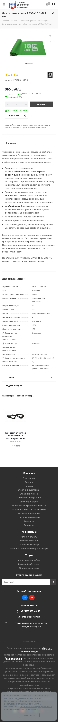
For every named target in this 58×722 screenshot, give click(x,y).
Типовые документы (29, 517)
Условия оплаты (29, 536)
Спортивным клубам (29, 560)
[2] (9, 75)
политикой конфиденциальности (36, 706)
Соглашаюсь (29, 715)
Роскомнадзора (13, 658)
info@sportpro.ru (31, 616)
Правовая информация (29, 497)
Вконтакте (25, 597)
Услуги (29, 555)
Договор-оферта (29, 501)
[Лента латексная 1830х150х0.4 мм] (29, 48)
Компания (29, 473)
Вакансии (29, 525)
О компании (29, 478)
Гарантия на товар (29, 544)
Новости (29, 486)
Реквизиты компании (29, 513)
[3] (12, 75)
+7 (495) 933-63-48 (30, 611)
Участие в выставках (29, 490)
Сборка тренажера (29, 568)
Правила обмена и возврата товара (29, 548)
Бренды (29, 482)
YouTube (32, 597)
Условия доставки (29, 540)
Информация (29, 531)
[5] (17, 75)
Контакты (29, 521)
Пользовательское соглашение (29, 509)
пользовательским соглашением (22, 709)
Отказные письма (29, 493)
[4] (14, 75)
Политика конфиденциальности (29, 505)
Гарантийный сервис (29, 564)
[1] (6, 75)
